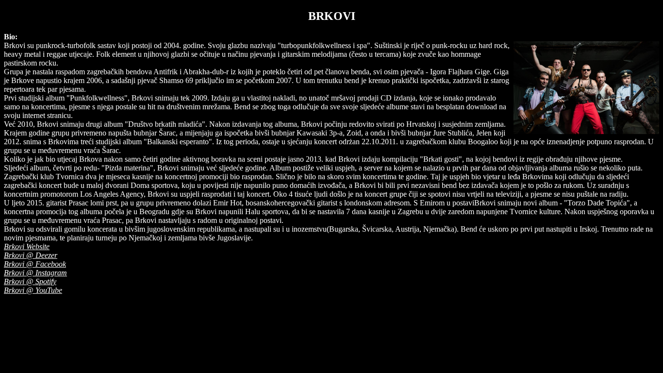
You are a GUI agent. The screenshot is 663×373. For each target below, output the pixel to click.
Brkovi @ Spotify (30, 281)
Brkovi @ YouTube (33, 290)
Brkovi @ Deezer (30, 255)
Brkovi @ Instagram (35, 273)
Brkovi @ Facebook (35, 264)
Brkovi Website (27, 246)
